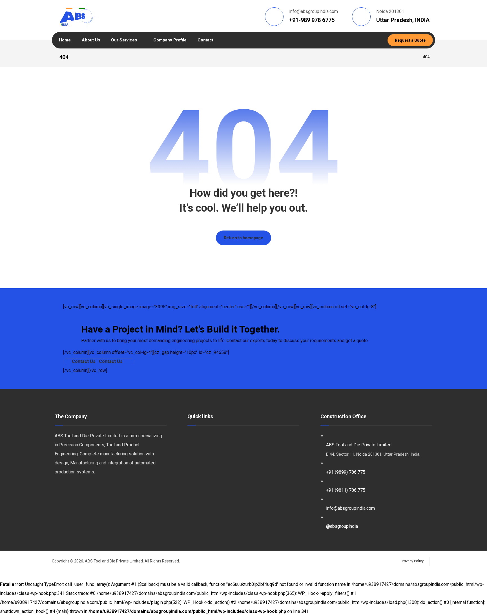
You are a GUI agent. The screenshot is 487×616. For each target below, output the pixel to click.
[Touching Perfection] (78, 16)
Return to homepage (243, 237)
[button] (99, 361)
